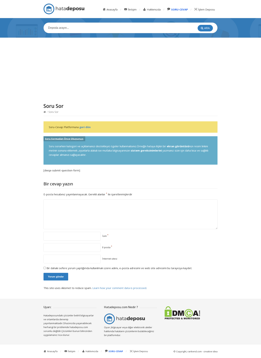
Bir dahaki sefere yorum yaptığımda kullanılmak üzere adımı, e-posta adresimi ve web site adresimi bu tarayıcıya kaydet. (119, 268)
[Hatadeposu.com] (64, 9)
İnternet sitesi (109, 258)
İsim (105, 236)
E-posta (107, 247)
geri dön (85, 127)
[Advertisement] (130, 67)
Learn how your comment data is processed (119, 288)
